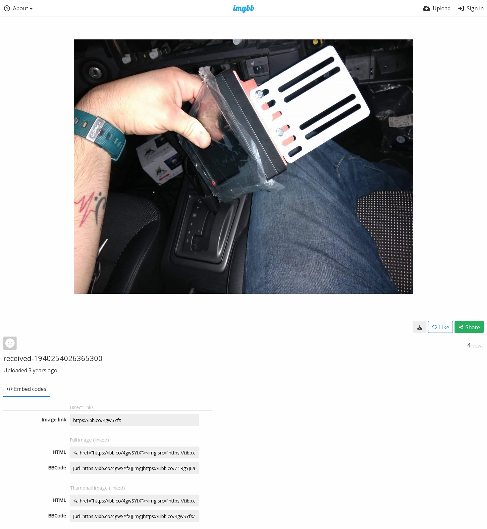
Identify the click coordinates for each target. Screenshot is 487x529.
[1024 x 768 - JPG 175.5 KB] (419, 327)
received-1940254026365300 (53, 358)
